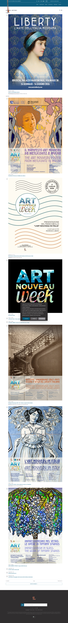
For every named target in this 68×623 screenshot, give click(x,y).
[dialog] (34, 311)
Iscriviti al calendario (33, 583)
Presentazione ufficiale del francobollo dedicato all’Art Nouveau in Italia (20, 255)
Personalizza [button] (42, 318)
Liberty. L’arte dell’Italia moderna (14, 92)
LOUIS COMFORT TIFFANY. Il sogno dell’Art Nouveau (17, 565)
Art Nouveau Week (11, 315)
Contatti (59, 4)
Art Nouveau (50, 4)
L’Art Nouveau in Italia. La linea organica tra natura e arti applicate (19, 484)
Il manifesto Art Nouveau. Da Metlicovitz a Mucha (16, 175)
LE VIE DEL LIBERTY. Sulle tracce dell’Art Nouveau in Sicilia (18, 322)
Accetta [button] (26, 318)
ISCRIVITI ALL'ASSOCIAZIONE (54, 1)
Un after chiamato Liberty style (13, 569)
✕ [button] (45, 303)
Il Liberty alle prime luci (12, 573)
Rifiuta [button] (34, 318)
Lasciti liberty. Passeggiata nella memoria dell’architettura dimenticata (20, 577)
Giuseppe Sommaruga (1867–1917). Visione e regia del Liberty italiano (20, 402)
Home (37, 4)
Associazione (42, 4)
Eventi (46, 4)
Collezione (55, 4)
